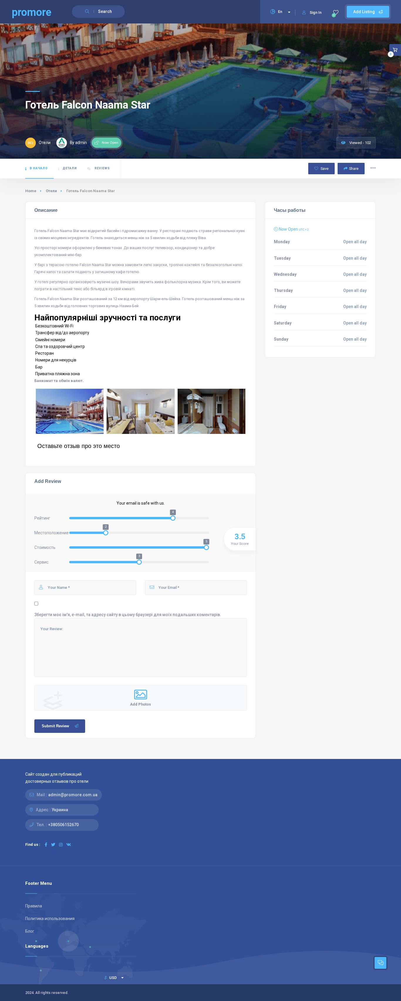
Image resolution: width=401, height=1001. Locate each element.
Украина (60, 809)
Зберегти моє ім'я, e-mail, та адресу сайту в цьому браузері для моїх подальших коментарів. (127, 614)
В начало (39, 168)
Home (30, 191)
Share (353, 168)
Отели (51, 191)
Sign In (315, 12)
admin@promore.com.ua (72, 794)
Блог (29, 931)
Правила (33, 906)
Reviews (102, 168)
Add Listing (364, 11)
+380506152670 (63, 824)
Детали (70, 168)
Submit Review (55, 726)
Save (324, 168)
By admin (78, 142)
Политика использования (50, 918)
